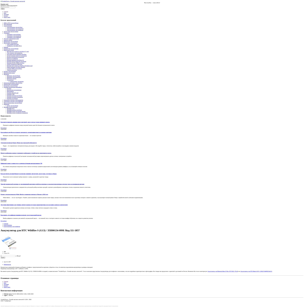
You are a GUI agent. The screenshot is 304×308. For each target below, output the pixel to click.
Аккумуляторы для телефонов (15, 30)
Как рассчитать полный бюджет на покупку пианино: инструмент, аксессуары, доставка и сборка (29, 173)
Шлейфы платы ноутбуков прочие (16, 111)
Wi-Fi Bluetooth (8, 24)
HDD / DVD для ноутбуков (11, 23)
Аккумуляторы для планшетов (15, 28)
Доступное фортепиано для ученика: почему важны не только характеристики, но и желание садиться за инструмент (34, 204)
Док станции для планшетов (14, 53)
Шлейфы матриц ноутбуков (14, 110)
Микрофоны (10, 91)
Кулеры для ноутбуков (10, 71)
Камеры (6, 47)
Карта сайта (7, 17)
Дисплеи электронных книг (11, 38)
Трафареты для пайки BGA (14, 46)
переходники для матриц (17, 81)
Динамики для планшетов (14, 36)
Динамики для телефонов (14, 37)
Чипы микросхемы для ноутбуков (13, 103)
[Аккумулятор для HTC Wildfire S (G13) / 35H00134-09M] (8, 249)
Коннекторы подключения (14, 90)
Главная (6, 11)
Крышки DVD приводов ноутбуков (16, 61)
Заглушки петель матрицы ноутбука (16, 54)
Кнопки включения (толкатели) (15, 57)
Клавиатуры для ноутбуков (11, 48)
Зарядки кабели (8, 40)
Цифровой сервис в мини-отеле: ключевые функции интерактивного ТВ (21, 163)
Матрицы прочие (11, 78)
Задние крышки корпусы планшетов (17, 55)
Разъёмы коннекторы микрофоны (13, 87)
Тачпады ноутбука (12, 70)
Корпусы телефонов (12, 58)
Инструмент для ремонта (10, 43)
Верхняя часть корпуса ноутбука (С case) (18, 51)
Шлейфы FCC (11, 108)
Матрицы (6, 74)
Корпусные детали (9, 50)
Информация (7, 264)
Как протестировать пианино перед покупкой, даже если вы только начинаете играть (25, 122)
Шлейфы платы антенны (10, 107)
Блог (5, 13)
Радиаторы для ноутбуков (11, 85)
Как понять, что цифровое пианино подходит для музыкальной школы (21, 215)
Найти (2, 8)
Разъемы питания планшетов (15, 97)
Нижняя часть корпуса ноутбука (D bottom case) (20, 65)
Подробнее (4, 128)
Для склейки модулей (13, 44)
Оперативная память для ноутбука (13, 83)
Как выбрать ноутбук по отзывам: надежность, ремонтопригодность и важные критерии (26, 132)
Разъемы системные (12, 98)
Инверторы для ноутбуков (11, 41)
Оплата (6, 16)
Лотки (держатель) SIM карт (14, 64)
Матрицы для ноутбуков (13, 75)
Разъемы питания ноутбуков (14, 95)
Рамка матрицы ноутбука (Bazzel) (16, 67)
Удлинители (10, 80)
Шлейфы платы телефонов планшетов (17, 113)
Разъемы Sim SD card (12, 93)
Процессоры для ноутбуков (11, 84)
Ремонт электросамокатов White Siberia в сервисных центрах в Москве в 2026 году (24, 194)
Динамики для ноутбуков (14, 34)
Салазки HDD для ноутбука (14, 68)
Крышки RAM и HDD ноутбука (15, 63)
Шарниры (6, 104)
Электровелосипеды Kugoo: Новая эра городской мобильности (19, 142)
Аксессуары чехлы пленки (11, 31)
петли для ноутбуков (12, 105)
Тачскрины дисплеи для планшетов (13, 100)
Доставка (6, 14)
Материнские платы (9, 73)
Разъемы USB (10, 94)
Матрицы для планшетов (14, 77)
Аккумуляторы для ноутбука (14, 27)
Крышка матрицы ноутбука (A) (15, 60)
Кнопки (9, 88)
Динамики (7, 33)
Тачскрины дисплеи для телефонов (13, 101)
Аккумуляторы (8, 26)
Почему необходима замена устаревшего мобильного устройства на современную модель (26, 153)
